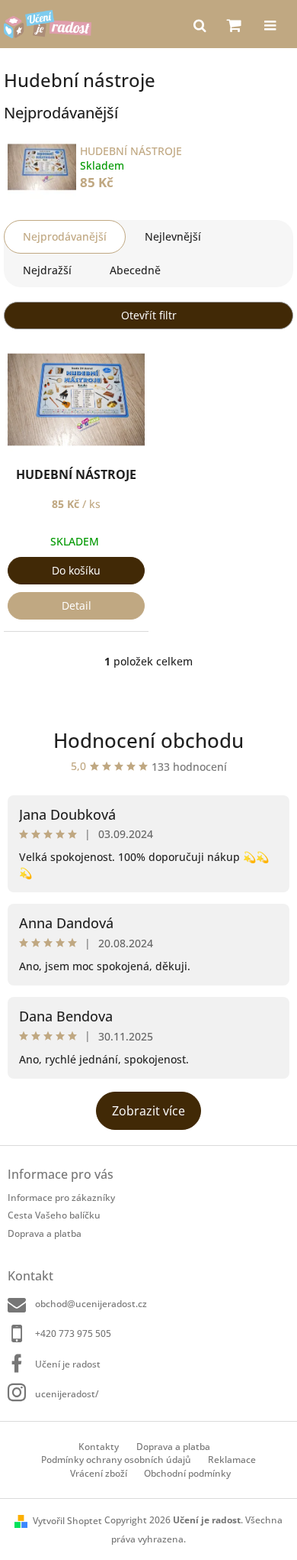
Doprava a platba (44, 1233)
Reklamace (232, 1459)
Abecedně (135, 270)
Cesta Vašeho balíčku (54, 1215)
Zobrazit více (148, 1110)
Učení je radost (68, 1364)
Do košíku (76, 570)
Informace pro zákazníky (61, 1197)
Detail (76, 605)
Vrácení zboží (98, 1473)
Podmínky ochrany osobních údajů (116, 1459)
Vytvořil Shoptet (67, 1520)
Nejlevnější (173, 236)
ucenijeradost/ (67, 1393)
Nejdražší (47, 270)
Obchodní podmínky (187, 1473)
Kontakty (98, 1446)
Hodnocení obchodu (148, 740)
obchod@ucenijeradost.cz (91, 1303)
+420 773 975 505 (73, 1333)
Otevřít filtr (149, 315)
